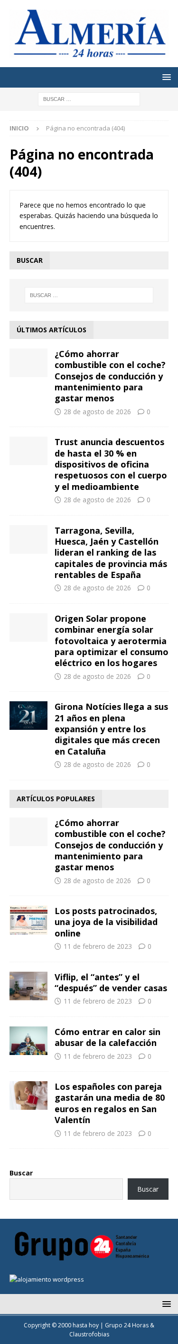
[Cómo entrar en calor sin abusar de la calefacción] (28, 1040)
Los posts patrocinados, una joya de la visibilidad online (106, 922)
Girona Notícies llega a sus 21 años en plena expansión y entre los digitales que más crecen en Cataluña (111, 729)
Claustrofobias (89, 1334)
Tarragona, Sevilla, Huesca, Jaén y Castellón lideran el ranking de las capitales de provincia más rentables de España (111, 553)
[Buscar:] (89, 98)
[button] (165, 77)
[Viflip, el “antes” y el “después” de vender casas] (28, 986)
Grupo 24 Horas (127, 1325)
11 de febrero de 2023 (98, 946)
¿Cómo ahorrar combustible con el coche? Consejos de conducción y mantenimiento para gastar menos (110, 376)
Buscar (21, 1172)
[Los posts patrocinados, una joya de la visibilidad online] (28, 920)
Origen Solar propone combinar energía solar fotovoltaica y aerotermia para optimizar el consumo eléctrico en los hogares (112, 641)
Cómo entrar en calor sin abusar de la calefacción (107, 1037)
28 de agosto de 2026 (97, 411)
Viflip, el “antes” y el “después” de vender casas (111, 982)
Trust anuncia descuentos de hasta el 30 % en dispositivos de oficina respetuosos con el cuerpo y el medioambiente (111, 464)
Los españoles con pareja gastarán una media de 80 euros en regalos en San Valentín (110, 1103)
